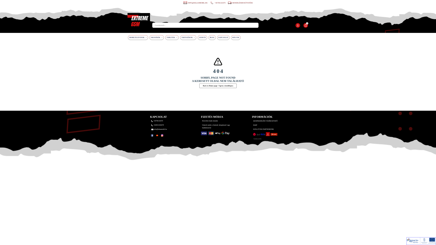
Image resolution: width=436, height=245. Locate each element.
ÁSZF (255, 125)
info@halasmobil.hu (198, 3)
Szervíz (202, 37)
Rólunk (235, 37)
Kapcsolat (223, 37)
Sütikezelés (257, 139)
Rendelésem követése (242, 3)
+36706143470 (220, 3)
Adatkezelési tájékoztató (265, 121)
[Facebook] (152, 135)
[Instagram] (162, 135)
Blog (212, 37)
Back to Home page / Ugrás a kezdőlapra (218, 86)
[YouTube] (157, 135)
